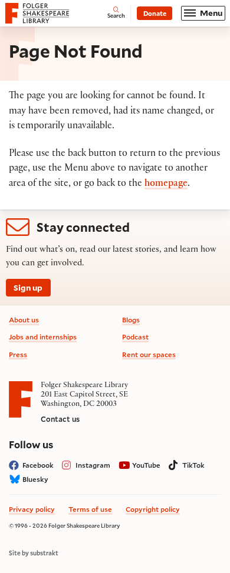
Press (18, 354)
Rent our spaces (149, 354)
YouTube (146, 465)
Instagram (92, 465)
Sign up (28, 287)
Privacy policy (32, 509)
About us (24, 319)
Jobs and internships (43, 336)
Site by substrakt (33, 553)
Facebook (38, 465)
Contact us (60, 419)
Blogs (131, 319)
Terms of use (90, 509)
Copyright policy (153, 509)
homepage (166, 184)
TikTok (193, 465)
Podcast (135, 336)
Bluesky (35, 479)
